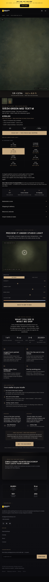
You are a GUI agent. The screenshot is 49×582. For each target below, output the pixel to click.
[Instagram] (3, 523)
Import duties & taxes (24, 217)
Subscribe (41, 556)
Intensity (6, 280)
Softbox (14, 277)
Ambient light (7, 286)
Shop (8, 15)
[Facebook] (6, 523)
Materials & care (24, 201)
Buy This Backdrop (24, 444)
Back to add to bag (24, 305)
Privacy (19, 571)
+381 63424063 (5, 519)
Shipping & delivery (24, 206)
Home (3, 15)
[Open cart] (41, 10)
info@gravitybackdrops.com (9, 516)
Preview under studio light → (10, 137)
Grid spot (35, 277)
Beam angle (7, 292)
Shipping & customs (11, 571)
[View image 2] (10, 101)
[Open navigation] (45, 10)
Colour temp (7, 297)
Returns (3, 571)
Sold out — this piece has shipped (24, 133)
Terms (24, 571)
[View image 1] (4, 101)
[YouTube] (10, 523)
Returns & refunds (24, 212)
